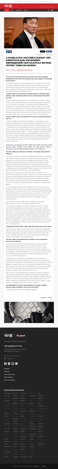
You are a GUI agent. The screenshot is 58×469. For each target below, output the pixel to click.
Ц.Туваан (31, 439)
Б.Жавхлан (22, 395)
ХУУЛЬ (12, 10)
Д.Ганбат (15, 436)
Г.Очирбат (31, 408)
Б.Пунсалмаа (32, 413)
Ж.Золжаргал (23, 411)
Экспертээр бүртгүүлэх (9, 374)
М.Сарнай (31, 431)
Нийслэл (41, 1)
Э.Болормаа (15, 411)
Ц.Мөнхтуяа (22, 444)
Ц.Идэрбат (22, 416)
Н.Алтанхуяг (6, 398)
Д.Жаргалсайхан (23, 403)
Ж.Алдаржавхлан (7, 393)
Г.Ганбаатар (15, 434)
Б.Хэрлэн (40, 403)
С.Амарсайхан (7, 406)
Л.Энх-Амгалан (41, 423)
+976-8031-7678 (17, 356)
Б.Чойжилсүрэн (41, 418)
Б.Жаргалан (22, 400)
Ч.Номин (31, 393)
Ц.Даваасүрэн (16, 451)
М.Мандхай (22, 426)
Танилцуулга (7, 368)
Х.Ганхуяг (15, 446)
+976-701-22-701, (10, 356)
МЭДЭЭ (6, 10)
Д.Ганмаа (15, 441)
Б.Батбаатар (6, 434)
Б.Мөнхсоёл (22, 439)
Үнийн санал (6, 371)
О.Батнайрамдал (7, 446)
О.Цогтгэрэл (40, 411)
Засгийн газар (32, 1)
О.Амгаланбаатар (7, 408)
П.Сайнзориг (31, 423)
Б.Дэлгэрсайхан (23, 393)
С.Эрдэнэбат (40, 441)
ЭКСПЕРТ (26, 10)
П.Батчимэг (15, 393)
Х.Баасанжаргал (7, 418)
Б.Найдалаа (22, 449)
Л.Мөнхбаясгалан (23, 434)
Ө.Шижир (40, 421)
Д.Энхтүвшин (40, 436)
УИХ (26, 1)
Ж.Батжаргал (7, 441)
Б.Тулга (30, 441)
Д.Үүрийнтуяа (41, 398)
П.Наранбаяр (23, 454)
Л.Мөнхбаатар (23, 428)
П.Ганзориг (15, 439)
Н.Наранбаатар (23, 451)
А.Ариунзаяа (6, 413)
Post (43, 51)
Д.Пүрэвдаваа (32, 416)
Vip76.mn (36, 466)
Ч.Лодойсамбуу (23, 418)
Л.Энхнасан (40, 431)
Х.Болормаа (15, 408)
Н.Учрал (31, 456)
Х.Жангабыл (22, 398)
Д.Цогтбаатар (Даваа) (42, 408)
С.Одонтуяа (31, 403)
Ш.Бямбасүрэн (16, 418)
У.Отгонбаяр (32, 406)
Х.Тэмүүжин (31, 446)
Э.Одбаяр (31, 400)
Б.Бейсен (14, 406)
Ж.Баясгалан (15, 403)
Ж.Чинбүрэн (40, 416)
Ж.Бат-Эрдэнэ (7, 428)
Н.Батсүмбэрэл (7, 451)
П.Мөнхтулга (22, 441)
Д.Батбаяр (6, 436)
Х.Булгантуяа (15, 413)
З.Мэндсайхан (23, 446)
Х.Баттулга (6, 454)
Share (49, 51)
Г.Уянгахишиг (40, 395)
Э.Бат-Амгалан (7, 426)
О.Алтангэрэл (7, 395)
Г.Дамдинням (15, 454)
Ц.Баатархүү (6, 421)
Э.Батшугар (15, 395)
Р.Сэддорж (31, 436)
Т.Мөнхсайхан (23, 436)
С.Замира (22, 406)
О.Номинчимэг (32, 395)
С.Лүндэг (22, 423)
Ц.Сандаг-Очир (32, 426)
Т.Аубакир (6, 416)
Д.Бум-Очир (15, 416)
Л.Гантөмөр (15, 444)
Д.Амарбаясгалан (7, 403)
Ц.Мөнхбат (22, 431)
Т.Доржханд (15, 456)
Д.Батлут (6, 444)
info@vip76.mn (9, 358)
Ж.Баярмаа (15, 400)
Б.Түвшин (31, 444)
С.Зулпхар (22, 413)
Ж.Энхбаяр (40, 426)
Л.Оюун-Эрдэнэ (32, 411)
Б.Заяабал (22, 408)
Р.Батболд (6, 439)
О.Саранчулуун (32, 428)
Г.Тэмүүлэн (31, 449)
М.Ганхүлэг (15, 449)
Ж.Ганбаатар (15, 428)
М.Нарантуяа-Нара (24, 456)
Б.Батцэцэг (6, 456)
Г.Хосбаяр (40, 400)
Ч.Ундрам (31, 454)
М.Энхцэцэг (40, 439)
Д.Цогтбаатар (41, 406)
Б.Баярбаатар (16, 398)
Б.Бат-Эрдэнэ (7, 431)
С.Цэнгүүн (40, 413)
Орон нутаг (49, 1)
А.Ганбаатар (15, 431)
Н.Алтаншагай (7, 400)
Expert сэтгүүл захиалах (9, 380)
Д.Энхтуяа (40, 434)
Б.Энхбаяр (40, 428)
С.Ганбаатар (15, 426)
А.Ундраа (31, 451)
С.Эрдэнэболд (41, 444)
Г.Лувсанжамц (23, 421)
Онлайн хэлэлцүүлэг (8, 377)
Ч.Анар (5, 411)
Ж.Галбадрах (15, 423)
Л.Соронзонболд (32, 434)
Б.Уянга (39, 393)
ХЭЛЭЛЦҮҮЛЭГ (19, 10)
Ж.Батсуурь (6, 449)
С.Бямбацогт (15, 421)
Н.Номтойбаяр (32, 398)
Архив (43, 466)
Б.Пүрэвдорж (32, 418)
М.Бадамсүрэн (7, 423)
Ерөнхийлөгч (18, 1)
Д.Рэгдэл (31, 421)
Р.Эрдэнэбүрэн (41, 446)
